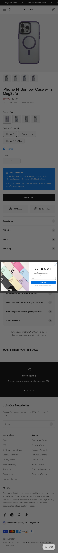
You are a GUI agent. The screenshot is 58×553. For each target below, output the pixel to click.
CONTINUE (43, 282)
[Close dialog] (55, 264)
